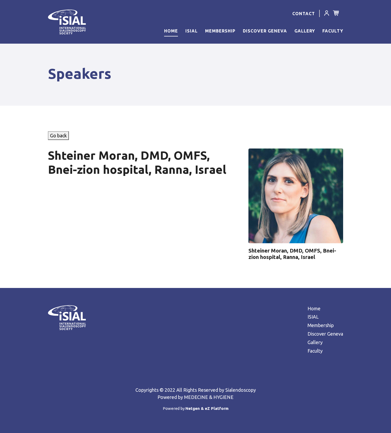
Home (171, 30)
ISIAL (191, 30)
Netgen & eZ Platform (206, 408)
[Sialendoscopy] (65, 22)
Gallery (304, 30)
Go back (58, 135)
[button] (326, 14)
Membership (220, 30)
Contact (303, 13)
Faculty (332, 30)
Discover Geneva (265, 30)
